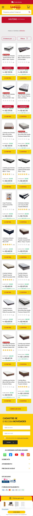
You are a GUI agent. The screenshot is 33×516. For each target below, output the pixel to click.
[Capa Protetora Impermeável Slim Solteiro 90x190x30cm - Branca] (9, 196)
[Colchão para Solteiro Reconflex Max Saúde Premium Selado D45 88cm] (9, 337)
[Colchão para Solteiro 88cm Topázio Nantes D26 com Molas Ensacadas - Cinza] (24, 87)
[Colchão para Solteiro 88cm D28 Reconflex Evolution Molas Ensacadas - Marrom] (9, 373)
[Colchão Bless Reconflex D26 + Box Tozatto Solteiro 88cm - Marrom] (24, 373)
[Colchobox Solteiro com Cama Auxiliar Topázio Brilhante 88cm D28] (24, 196)
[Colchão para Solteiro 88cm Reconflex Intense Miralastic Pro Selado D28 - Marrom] (9, 126)
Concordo (16, 512)
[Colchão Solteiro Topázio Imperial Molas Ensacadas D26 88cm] (9, 266)
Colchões (16, 30)
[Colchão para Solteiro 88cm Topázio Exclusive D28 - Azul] (9, 87)
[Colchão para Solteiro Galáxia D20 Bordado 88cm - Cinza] (9, 161)
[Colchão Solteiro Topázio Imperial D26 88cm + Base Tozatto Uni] (24, 231)
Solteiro (22, 30)
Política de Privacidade (22, 438)
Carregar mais (15, 409)
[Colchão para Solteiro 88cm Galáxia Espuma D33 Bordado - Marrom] (24, 49)
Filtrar (23, 38)
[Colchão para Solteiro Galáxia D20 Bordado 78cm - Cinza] (24, 161)
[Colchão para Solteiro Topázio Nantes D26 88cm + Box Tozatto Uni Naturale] (9, 49)
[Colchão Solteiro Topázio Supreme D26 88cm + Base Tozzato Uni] (24, 266)
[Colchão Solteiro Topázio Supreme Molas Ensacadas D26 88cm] (9, 302)
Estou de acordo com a (17, 438)
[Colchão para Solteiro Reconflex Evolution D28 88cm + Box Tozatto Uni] (24, 337)
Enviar (9, 442)
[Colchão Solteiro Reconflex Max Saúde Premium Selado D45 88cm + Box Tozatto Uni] (24, 302)
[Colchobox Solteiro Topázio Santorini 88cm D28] (9, 231)
